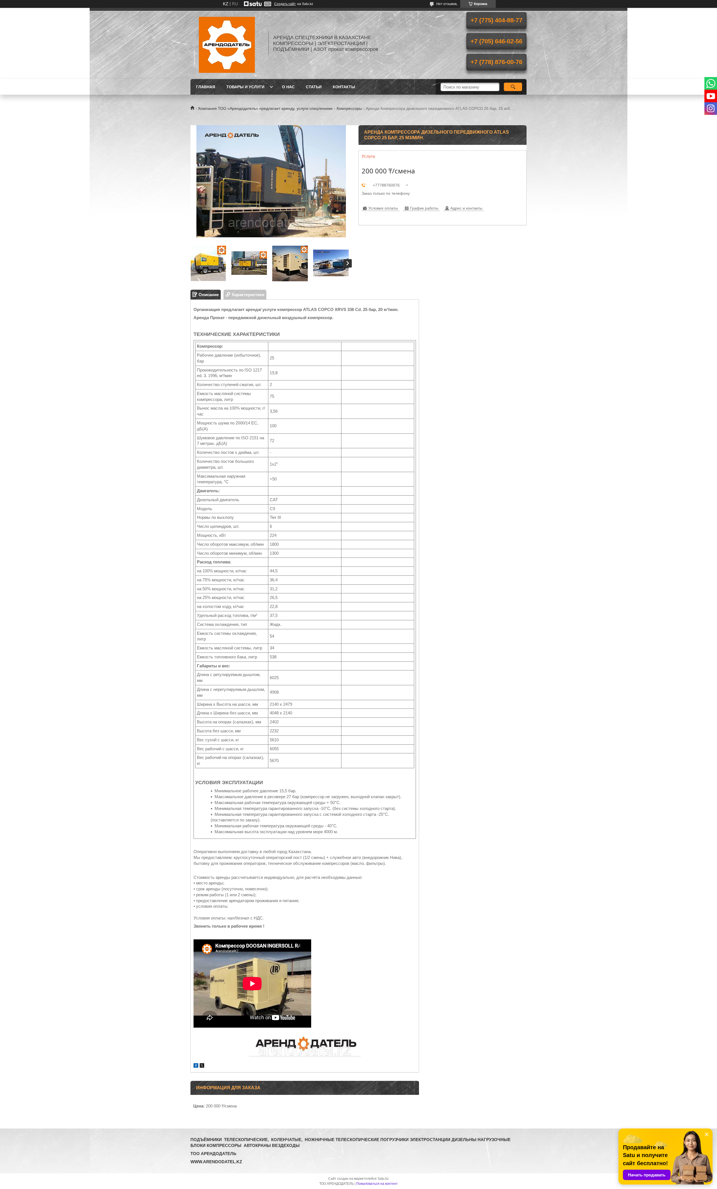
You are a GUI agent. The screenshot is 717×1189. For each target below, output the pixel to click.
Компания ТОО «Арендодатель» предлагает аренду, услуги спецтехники (265, 108)
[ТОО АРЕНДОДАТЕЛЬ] (226, 43)
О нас (288, 87)
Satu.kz (383, 1179)
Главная (205, 87)
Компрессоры (349, 108)
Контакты (344, 87)
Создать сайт (285, 4)
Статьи (314, 87)
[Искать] (513, 87)
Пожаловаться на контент (377, 1184)
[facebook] (196, 1066)
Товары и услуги (245, 87)
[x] (202, 1066)
